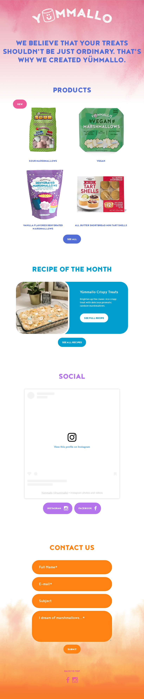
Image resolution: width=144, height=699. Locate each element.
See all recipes (72, 342)
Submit (72, 649)
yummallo (62, 492)
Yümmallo (47, 492)
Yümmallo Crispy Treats (99, 292)
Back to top (72, 671)
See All (72, 239)
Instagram (54, 508)
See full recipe (94, 318)
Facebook (85, 508)
